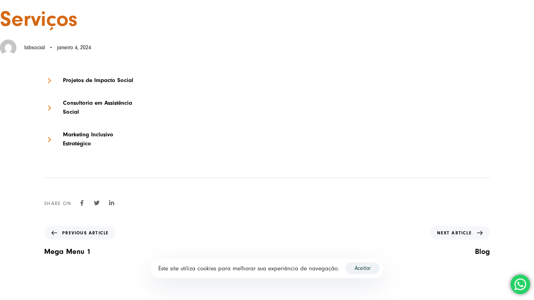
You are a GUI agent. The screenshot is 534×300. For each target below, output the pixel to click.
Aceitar (363, 268)
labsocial (34, 47)
